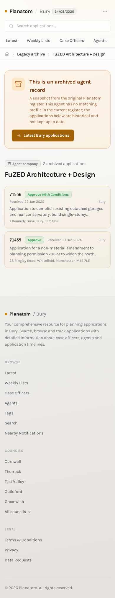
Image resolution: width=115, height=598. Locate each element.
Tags (9, 413)
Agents (99, 40)
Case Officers (72, 40)
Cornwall (13, 461)
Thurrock (13, 471)
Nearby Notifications (24, 433)
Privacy (11, 550)
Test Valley (14, 481)
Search (11, 423)
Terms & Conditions (23, 540)
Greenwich (14, 501)
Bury (45, 11)
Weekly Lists (38, 40)
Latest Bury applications (46, 135)
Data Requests (18, 560)
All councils (15, 511)
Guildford (13, 491)
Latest (11, 40)
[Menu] (105, 11)
